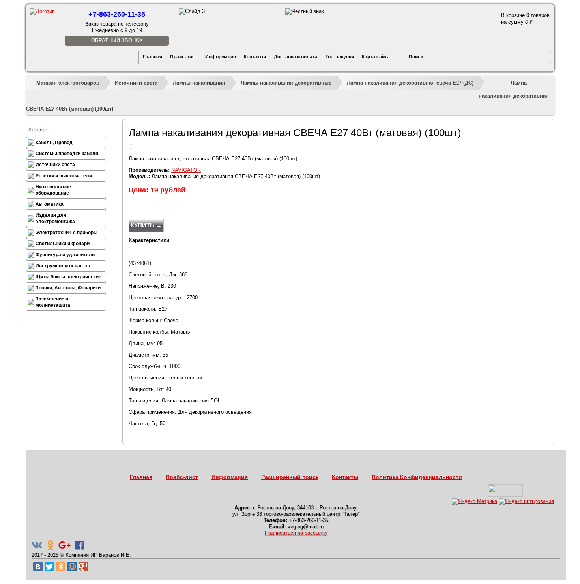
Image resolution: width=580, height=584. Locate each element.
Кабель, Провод (54, 142)
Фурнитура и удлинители (65, 254)
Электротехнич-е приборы (66, 232)
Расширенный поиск (289, 477)
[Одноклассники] (60, 566)
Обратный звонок (117, 40)
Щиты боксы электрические (68, 277)
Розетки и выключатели (64, 175)
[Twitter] (49, 566)
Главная (152, 57)
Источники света (136, 83)
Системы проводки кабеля (67, 153)
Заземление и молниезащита (53, 302)
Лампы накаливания (199, 83)
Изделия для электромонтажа (55, 218)
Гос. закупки (340, 57)
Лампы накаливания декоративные (286, 83)
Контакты (255, 57)
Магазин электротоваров (67, 83)
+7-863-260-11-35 (116, 14)
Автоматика (50, 204)
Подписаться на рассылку (296, 533)
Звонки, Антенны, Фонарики (68, 288)
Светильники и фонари (63, 243)
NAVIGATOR (186, 170)
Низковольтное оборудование (53, 190)
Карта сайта (376, 57)
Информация (220, 57)
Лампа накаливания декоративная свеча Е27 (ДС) (410, 83)
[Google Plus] (83, 566)
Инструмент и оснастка (63, 266)
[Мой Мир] (72, 566)
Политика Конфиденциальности (417, 477)
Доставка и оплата (296, 57)
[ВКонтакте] (38, 566)
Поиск (416, 57)
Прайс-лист (183, 57)
